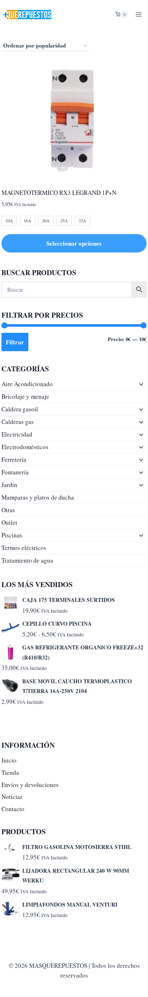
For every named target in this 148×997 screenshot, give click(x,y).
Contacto (12, 809)
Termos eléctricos (23, 548)
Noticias (12, 796)
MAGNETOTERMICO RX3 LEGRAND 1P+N (58, 192)
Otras (8, 510)
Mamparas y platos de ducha (37, 497)
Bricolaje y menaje (25, 396)
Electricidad (16, 434)
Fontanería (15, 472)
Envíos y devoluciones (30, 785)
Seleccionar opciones (74, 243)
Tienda (10, 772)
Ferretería (13, 459)
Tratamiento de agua (27, 560)
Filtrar (15, 342)
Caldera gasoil (19, 409)
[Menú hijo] (140, 384)
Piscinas (11, 535)
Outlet (9, 522)
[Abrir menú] (138, 14)
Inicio (9, 760)
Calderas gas (17, 421)
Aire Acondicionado (27, 384)
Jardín (9, 484)
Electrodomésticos (24, 447)
